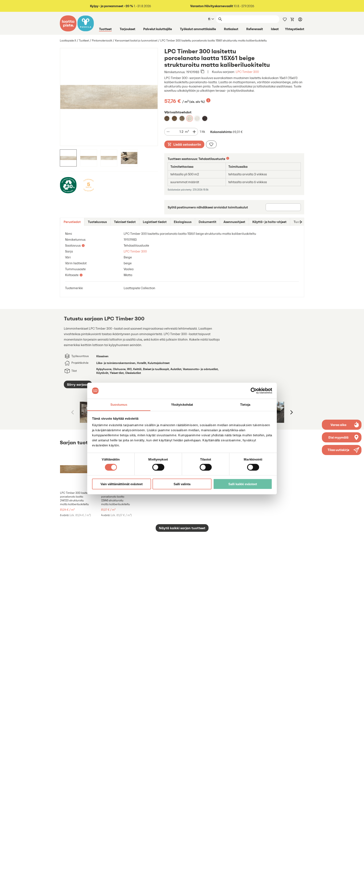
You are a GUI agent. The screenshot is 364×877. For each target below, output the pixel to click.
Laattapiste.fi (68, 40)
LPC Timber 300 (247, 72)
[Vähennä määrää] (168, 131)
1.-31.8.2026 (120, 6)
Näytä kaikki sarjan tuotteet (182, 528)
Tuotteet (105, 29)
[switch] (158, 467)
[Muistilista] (285, 19)
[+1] (79, 469)
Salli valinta (182, 484)
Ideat (275, 29)
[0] (292, 19)
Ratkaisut (231, 29)
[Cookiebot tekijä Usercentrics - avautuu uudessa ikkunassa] (253, 391)
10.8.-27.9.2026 (222, 6)
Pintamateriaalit (102, 40)
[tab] (72, 222)
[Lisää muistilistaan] (211, 144)
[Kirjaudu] (300, 19)
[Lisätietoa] (208, 100)
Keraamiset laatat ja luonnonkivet (136, 40)
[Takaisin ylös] (357, 870)
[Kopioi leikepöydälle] (202, 72)
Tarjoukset (127, 29)
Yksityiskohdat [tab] (182, 404)
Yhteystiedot (294, 29)
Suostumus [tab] (118, 404)
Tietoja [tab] (245, 404)
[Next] (291, 412)
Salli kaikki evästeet (242, 484)
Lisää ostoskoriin (187, 144)
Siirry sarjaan (78, 384)
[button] (341, 450)
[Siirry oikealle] (300, 222)
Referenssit (254, 29)
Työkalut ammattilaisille (198, 29)
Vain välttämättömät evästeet (121, 484)
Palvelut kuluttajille (157, 29)
